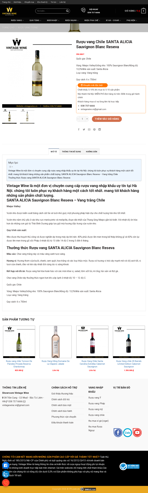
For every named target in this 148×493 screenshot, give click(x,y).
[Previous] (2, 351)
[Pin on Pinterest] (94, 129)
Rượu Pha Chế (91, 20)
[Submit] (67, 11)
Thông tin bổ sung (71, 152)
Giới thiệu (17, 2)
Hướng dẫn (91, 152)
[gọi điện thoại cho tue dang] (5, 482)
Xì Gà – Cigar (112, 20)
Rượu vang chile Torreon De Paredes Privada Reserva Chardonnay (19, 364)
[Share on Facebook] (78, 129)
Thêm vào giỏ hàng (107, 119)
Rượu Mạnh (71, 20)
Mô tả (54, 152)
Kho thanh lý (42, 2)
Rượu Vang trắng (28, 27)
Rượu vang (16, 20)
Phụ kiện (131, 20)
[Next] (146, 351)
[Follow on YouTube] (137, 432)
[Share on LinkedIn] (99, 129)
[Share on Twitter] (84, 129)
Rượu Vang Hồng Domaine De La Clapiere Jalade (56, 362)
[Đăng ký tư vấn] (5, 465)
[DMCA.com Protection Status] (88, 489)
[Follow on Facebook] (118, 432)
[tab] (53, 152)
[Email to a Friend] (89, 129)
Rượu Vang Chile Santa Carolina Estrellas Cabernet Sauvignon (92, 364)
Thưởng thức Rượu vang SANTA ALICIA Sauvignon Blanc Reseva (39, 177)
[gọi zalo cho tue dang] (5, 474)
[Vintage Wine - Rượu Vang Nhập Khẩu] (9, 11)
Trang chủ (6, 2)
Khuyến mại (29, 2)
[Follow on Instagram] (127, 432)
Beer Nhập (52, 20)
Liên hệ (62, 2)
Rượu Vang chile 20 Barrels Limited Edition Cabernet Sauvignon (128, 364)
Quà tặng (34, 20)
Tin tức (53, 2)
